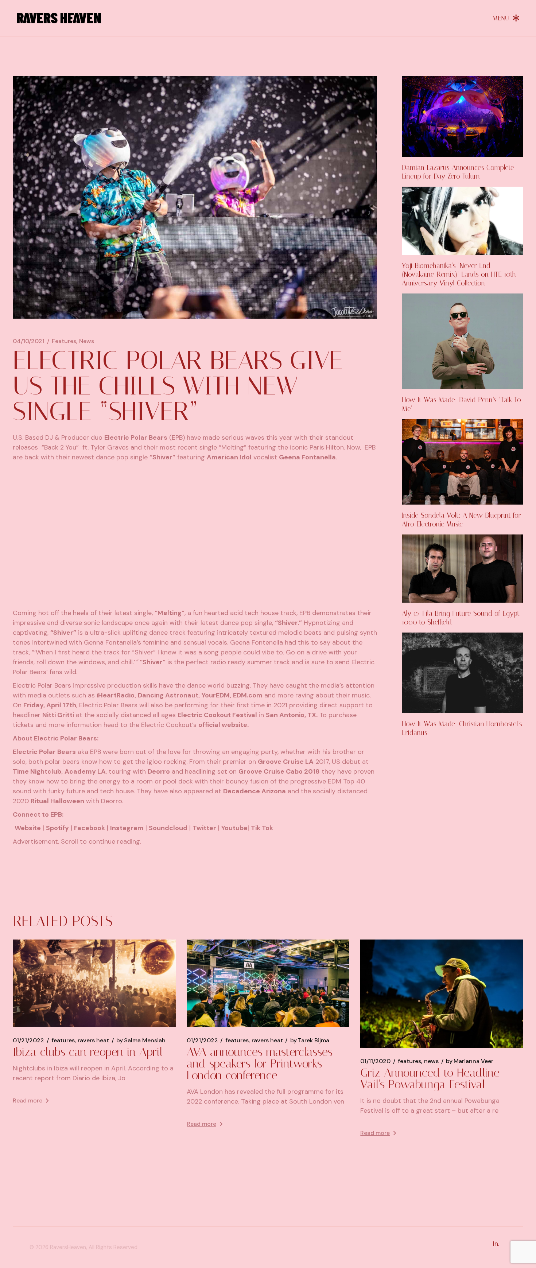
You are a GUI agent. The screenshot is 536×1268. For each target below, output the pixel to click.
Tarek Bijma (309, 1040)
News (86, 341)
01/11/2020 (375, 1061)
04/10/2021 (28, 341)
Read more (27, 1100)
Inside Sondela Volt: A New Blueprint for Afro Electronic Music (461, 519)
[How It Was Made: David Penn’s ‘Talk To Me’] (462, 341)
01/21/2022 (28, 1040)
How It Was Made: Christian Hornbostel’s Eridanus (462, 728)
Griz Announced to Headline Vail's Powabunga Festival (430, 1078)
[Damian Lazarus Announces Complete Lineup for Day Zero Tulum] (462, 116)
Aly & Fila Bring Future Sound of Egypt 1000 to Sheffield (461, 617)
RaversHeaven (68, 1247)
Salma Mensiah (141, 1040)
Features (64, 341)
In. (496, 1243)
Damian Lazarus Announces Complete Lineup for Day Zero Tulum (458, 171)
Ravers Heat (93, 1040)
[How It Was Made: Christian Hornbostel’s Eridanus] (462, 673)
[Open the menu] (506, 18)
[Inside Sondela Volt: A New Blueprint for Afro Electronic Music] (462, 462)
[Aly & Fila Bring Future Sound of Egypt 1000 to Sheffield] (462, 568)
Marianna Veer (469, 1061)
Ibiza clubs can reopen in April (88, 1052)
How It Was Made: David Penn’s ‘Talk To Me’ (461, 404)
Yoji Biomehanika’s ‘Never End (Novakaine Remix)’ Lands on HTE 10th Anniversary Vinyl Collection (459, 274)
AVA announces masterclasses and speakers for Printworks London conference (260, 1063)
